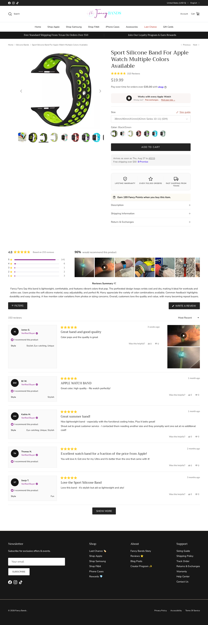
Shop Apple (53, 26)
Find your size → (168, 100)
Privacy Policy (160, 610)
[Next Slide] (197, 267)
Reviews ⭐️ (136, 556)
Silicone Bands (22, 45)
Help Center (182, 576)
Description (117, 205)
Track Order (182, 561)
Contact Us (182, 581)
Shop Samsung (74, 26)
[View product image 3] (43, 137)
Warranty (181, 571)
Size (113, 112)
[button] (125, 73)
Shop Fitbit (93, 26)
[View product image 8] (96, 137)
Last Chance (150, 26)
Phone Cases (96, 571)
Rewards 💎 (96, 576)
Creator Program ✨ (141, 566)
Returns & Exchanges (188, 566)
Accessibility (176, 610)
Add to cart (150, 147)
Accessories (132, 26)
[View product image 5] (65, 137)
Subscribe (19, 571)
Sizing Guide (183, 551)
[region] (137, 267)
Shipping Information (123, 213)
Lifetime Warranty (125, 183)
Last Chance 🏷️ (97, 551)
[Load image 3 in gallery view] (61, 89)
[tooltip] (115, 283)
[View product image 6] (75, 137)
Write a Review (187, 306)
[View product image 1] (22, 137)
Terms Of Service (192, 610)
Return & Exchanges (122, 222)
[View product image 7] (86, 137)
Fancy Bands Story (140, 551)
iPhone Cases (112, 26)
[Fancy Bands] (104, 14)
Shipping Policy (184, 556)
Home (38, 26)
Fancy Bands (21, 610)
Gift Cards (168, 26)
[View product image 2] (33, 137)
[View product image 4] (54, 137)
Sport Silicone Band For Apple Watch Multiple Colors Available (60, 45)
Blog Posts (136, 561)
